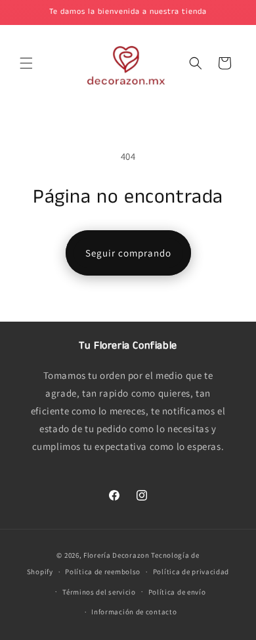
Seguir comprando (128, 253)
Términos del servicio (99, 592)
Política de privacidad (191, 571)
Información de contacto (134, 611)
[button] (26, 63)
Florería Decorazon (116, 555)
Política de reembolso (102, 571)
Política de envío (177, 592)
